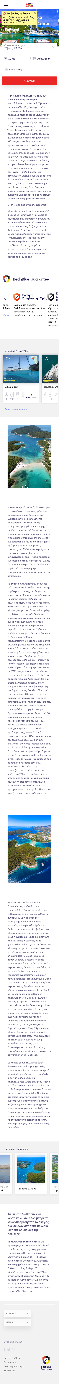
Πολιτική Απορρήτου (14, 1366)
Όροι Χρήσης (11, 1362)
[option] (31, 311)
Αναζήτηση (29, 80)
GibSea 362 (11, 386)
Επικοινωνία (10, 1370)
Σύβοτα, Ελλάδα (27, 1188)
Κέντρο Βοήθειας (13, 1358)
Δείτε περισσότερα (16, 409)
